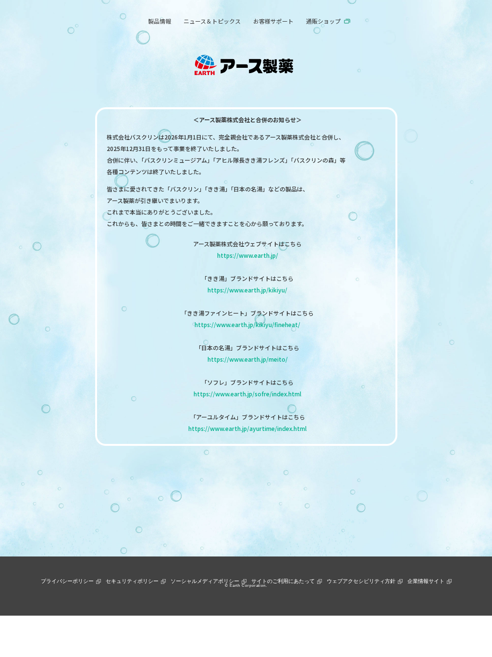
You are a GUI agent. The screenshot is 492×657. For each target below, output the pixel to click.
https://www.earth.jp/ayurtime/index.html (247, 428)
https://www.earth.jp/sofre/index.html (247, 394)
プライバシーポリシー (67, 581)
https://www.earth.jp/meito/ (248, 359)
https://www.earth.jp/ (247, 255)
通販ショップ (323, 21)
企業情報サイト (425, 581)
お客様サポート (273, 21)
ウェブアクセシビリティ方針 (361, 581)
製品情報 (159, 21)
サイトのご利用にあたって (283, 581)
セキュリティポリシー (132, 581)
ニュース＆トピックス (212, 21)
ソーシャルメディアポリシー (205, 581)
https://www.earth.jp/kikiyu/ (247, 290)
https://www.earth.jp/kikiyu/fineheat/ (247, 324)
